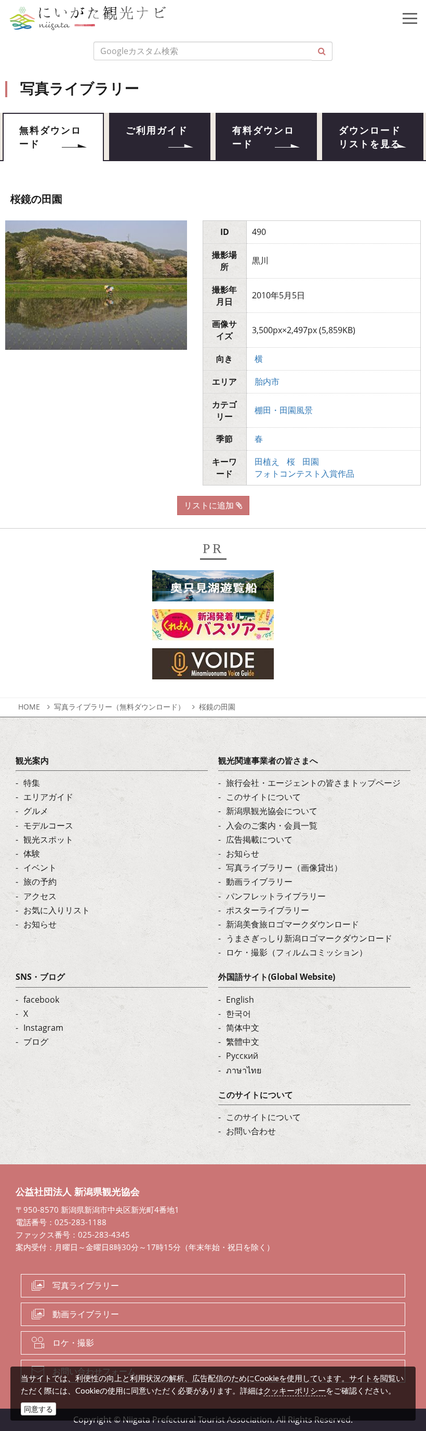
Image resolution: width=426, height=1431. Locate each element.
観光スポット (48, 839)
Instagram (43, 1027)
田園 (310, 461)
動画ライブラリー (259, 881)
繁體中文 (242, 1041)
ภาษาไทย (243, 1070)
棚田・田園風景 (284, 410)
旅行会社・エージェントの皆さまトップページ (313, 783)
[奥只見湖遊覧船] (213, 589)
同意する (38, 1409)
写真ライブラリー (85, 1285)
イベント (40, 867)
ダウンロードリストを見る (370, 137)
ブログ (35, 1041)
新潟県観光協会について (271, 811)
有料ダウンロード (263, 137)
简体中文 (242, 1027)
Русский (242, 1055)
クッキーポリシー (294, 1390)
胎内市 (267, 381)
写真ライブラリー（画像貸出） (284, 867)
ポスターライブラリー (267, 910)
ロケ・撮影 (73, 1342)
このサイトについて (263, 797)
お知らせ (40, 924)
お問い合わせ (251, 1131)
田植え (267, 461)
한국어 (238, 1013)
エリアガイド (48, 797)
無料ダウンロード (50, 137)
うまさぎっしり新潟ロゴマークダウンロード (309, 938)
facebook (41, 999)
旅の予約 (40, 881)
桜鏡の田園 (217, 707)
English (240, 999)
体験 (31, 853)
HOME (29, 707)
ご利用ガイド (157, 130)
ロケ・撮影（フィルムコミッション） (296, 952)
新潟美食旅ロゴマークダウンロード (292, 924)
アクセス (40, 896)
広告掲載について (259, 839)
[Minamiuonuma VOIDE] (213, 667)
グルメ (35, 811)
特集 (31, 783)
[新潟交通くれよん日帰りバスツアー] (213, 628)
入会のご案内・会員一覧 (271, 825)
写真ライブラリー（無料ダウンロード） (119, 707)
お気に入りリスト (56, 910)
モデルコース (48, 825)
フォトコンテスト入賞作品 (304, 473)
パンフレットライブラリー (276, 896)
